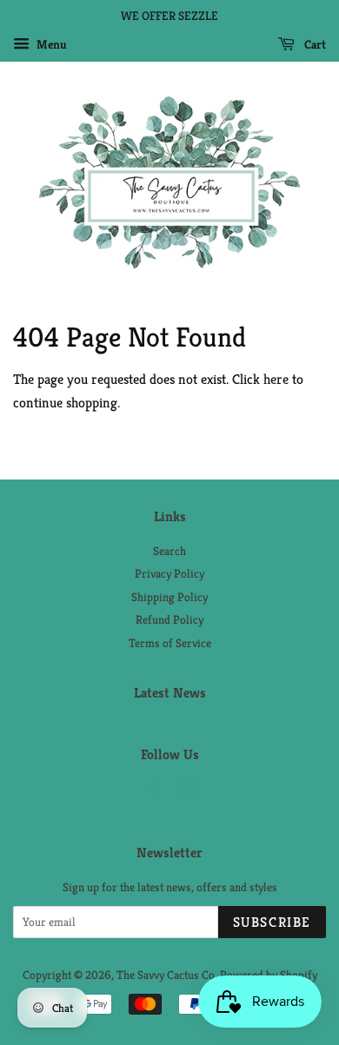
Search (169, 551)
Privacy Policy (169, 573)
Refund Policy (169, 619)
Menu (50, 44)
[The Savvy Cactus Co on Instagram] (188, 792)
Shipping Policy (169, 597)
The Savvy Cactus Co (165, 975)
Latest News (170, 693)
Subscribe (272, 922)
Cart (314, 44)
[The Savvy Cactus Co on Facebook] (152, 792)
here (276, 379)
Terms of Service (170, 643)
